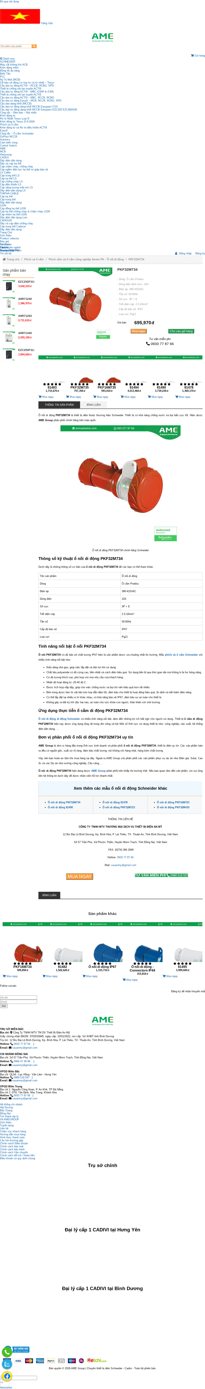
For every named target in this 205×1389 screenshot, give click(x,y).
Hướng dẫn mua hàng (12, 1134)
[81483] (52, 375)
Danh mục (8, 58)
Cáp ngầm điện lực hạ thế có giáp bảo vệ (24, 169)
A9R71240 (25, 298)
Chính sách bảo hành (12, 1149)
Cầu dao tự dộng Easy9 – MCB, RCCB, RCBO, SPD (30, 100)
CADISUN (6, 220)
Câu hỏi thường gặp (11, 1140)
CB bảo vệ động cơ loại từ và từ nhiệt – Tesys (27, 82)
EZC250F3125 (27, 350)
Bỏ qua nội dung (9, 1)
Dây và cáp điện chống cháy (16, 223)
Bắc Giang (6, 1110)
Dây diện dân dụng (11, 202)
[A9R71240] (9, 303)
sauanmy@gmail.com (123, 865)
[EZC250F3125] (9, 354)
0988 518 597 (161, 875)
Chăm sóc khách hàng (13, 1131)
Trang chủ (12, 259)
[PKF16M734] (23, 948)
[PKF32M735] (79, 375)
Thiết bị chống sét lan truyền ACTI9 (20, 88)
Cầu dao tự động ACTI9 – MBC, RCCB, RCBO (27, 97)
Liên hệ (4, 247)
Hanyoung (6, 154)
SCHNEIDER (7, 61)
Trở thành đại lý (9, 1116)
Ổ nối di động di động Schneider (59, 718)
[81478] (189, 375)
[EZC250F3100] (9, 286)
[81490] (161, 375)
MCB (3, 151)
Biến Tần (5, 73)
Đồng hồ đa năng (10, 70)
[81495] (183, 948)
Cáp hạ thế (6, 196)
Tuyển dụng (7, 250)
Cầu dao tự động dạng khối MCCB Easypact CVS (29, 106)
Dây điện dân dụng (11, 160)
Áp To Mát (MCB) (10, 79)
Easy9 (3, 130)
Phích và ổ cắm (9, 124)
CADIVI (4, 157)
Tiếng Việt (46, 23)
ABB (2, 148)
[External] (16, 1353)
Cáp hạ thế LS (8, 178)
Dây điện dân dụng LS (13, 190)
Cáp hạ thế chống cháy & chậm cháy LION (25, 211)
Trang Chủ (6, 232)
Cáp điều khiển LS (10, 184)
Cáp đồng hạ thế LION (13, 208)
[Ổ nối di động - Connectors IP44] (143, 950)
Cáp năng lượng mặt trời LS (16, 187)
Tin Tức (4, 244)
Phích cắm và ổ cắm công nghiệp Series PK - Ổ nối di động (86, 259)
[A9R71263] (9, 320)
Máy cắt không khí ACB (14, 64)
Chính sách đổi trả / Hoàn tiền (17, 1155)
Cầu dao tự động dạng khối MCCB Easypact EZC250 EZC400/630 (38, 109)
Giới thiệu (5, 235)
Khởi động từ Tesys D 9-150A (17, 121)
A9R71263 (25, 315)
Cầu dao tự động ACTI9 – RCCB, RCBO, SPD (27, 85)
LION (3, 205)
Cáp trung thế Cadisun (13, 226)
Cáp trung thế (8, 199)
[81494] (134, 375)
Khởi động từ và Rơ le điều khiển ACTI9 (23, 127)
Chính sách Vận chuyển (14, 1152)
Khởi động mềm (9, 67)
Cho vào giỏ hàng (181, 331)
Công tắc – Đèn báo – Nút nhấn (18, 112)
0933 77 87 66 (162, 344)
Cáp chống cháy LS (11, 181)
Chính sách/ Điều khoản (14, 1143)
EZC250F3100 (27, 281)
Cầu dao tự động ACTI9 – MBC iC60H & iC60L (27, 91)
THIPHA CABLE (9, 193)
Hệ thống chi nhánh (11, 1104)
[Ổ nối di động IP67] (102, 948)
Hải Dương (6, 1107)
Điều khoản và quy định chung (17, 1158)
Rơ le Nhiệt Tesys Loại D (14, 118)
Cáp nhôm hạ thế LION (13, 214)
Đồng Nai (5, 1113)
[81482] (62, 948)
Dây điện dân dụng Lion (13, 217)
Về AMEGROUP (9, 1119)
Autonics (5, 139)
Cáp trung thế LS (10, 175)
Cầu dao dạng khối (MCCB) (16, 103)
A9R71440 (25, 333)
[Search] (34, 46)
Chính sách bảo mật (11, 1146)
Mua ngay (138, 331)
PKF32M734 (136, 259)
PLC (2, 76)
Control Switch (8, 145)
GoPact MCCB (8, 136)
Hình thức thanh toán (12, 1137)
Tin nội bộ (5, 253)
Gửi (4, 1005)
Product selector (9, 238)
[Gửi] (1, 1382)
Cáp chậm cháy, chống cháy (16, 166)
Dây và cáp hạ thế (10, 163)
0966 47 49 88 (22, 1061)
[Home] (102, 37)
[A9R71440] (9, 337)
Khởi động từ (7, 115)
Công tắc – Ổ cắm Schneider (17, 133)
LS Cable (5, 172)
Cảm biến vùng (8, 142)
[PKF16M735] (107, 375)
